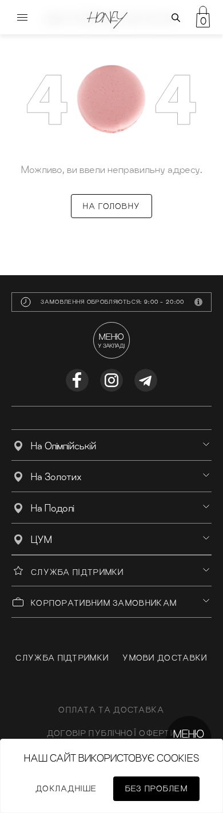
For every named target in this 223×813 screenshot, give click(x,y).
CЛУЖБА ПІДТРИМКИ (62, 657)
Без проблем (156, 788)
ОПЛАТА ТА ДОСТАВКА (111, 709)
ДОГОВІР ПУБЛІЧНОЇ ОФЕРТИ (111, 733)
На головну (111, 206)
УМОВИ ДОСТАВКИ (164, 657)
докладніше (66, 788)
